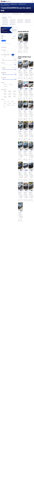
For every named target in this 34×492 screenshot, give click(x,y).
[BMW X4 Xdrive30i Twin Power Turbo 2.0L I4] (25, 151)
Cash (5, 56)
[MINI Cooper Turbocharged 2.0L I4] (20, 192)
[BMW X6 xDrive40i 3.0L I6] (25, 43)
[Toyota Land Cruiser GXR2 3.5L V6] (25, 90)
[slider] (15, 60)
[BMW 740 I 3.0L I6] (31, 131)
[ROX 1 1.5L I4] (31, 172)
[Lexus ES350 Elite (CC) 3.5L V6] (25, 192)
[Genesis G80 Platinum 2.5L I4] (20, 111)
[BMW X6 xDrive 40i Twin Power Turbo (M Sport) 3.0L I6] (20, 43)
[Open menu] (22, 1)
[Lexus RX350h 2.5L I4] (20, 212)
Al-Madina (14, 103)
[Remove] (5, 40)
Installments (13, 56)
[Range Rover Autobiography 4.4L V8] (31, 70)
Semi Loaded (10, 84)
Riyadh (5, 101)
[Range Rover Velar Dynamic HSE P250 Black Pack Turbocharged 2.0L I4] (31, 192)
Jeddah (8, 101)
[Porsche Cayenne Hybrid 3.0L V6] (20, 90)
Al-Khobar (5, 103)
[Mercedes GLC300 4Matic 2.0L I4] (20, 131)
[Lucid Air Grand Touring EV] (25, 172)
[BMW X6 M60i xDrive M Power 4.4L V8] (25, 70)
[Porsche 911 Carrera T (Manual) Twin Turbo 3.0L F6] (20, 151)
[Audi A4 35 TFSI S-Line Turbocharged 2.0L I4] (31, 151)
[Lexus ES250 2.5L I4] (31, 111)
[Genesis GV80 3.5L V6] (20, 70)
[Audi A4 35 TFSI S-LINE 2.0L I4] (20, 172)
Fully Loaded (5, 86)
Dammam (12, 101)
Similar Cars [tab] (10, 17)
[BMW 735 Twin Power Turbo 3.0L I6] (25, 131)
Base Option (5, 84)
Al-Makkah (9, 103)
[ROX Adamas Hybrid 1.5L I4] (31, 90)
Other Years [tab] (4, 17)
